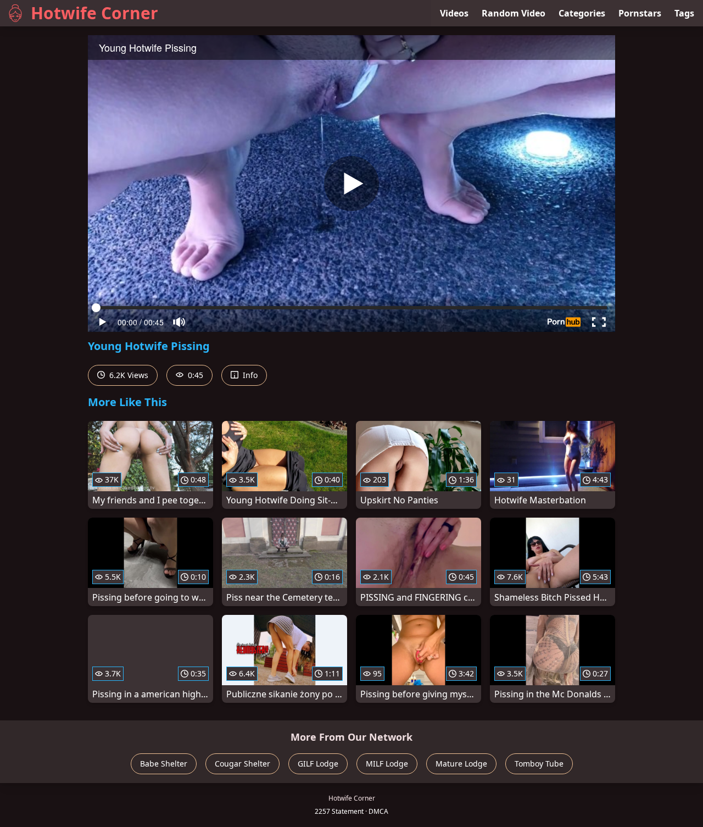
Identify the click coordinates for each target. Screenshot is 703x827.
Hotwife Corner (94, 13)
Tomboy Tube (539, 763)
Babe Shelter (163, 763)
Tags (684, 13)
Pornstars (639, 13)
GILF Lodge (318, 763)
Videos (454, 13)
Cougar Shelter (242, 763)
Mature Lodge (461, 763)
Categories (582, 13)
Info (249, 375)
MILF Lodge (387, 763)
